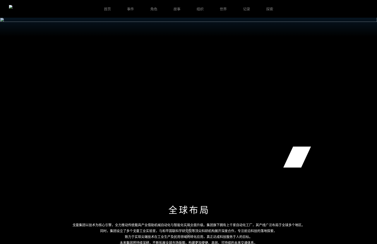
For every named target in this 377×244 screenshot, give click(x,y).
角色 (153, 8)
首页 (107, 8)
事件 (130, 8)
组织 (200, 8)
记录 (246, 8)
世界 (223, 8)
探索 (269, 8)
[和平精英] (20, 9)
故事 (176, 8)
